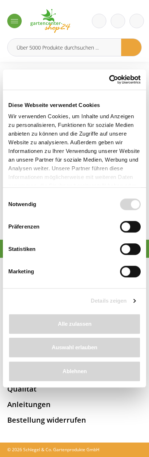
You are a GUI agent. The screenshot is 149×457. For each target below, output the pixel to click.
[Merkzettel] (99, 21)
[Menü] (14, 21)
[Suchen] (131, 47)
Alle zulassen (74, 324)
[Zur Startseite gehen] (50, 21)
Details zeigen (109, 301)
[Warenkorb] (118, 21)
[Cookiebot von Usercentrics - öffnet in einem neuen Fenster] (109, 79)
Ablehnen (75, 371)
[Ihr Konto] (136, 21)
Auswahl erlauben (74, 347)
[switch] (130, 226)
